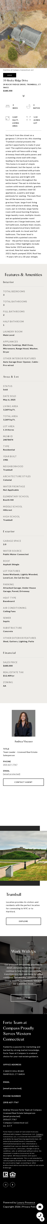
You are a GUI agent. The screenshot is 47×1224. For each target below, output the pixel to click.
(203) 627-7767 (11, 1102)
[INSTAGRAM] (5, 1184)
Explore (23, 921)
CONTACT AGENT (23, 782)
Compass (39, 1134)
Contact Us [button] (23, 998)
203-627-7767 (10, 764)
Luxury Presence (26, 1202)
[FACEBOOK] (12, 1184)
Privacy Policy (29, 1206)
